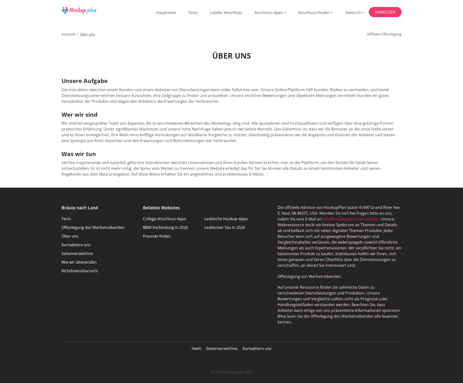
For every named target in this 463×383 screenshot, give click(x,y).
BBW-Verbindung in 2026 (165, 227)
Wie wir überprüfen (79, 262)
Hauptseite (166, 12)
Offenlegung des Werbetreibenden (93, 227)
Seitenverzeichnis (222, 348)
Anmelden (385, 12)
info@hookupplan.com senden (350, 219)
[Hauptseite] (85, 10)
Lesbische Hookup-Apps (226, 218)
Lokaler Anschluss (226, 12)
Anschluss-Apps (268, 12)
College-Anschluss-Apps (164, 218)
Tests (193, 12)
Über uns (69, 236)
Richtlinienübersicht (79, 271)
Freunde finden (157, 236)
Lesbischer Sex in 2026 (224, 227)
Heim (196, 348)
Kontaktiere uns (257, 348)
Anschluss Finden (314, 12)
